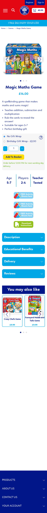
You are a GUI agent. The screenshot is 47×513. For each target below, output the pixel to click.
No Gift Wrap (14, 136)
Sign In (41, 3)
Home (3, 28)
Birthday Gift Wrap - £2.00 (21, 141)
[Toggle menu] (5, 10)
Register (29, 3)
